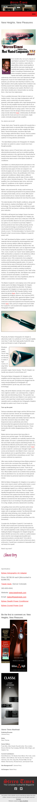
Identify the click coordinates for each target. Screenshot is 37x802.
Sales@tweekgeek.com (16, 597)
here (17, 113)
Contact (18, 799)
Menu (34, 14)
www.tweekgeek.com (17, 593)
